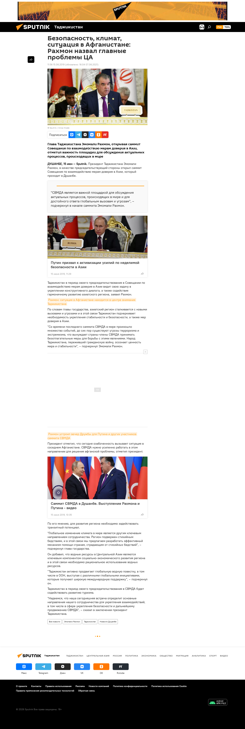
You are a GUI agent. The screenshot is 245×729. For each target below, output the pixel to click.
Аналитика (199, 655)
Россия (117, 655)
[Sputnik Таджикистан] (34, 31)
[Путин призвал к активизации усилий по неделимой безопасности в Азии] (98, 237)
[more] (142, 273)
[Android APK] (217, 702)
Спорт (213, 655)
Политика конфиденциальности (130, 686)
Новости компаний (99, 686)
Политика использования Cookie (169, 686)
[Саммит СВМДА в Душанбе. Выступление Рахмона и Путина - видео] (98, 478)
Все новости (54, 621)
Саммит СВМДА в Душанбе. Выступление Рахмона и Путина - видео (95, 505)
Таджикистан (90, 621)
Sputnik (53, 128)
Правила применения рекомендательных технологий (45, 690)
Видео (224, 655)
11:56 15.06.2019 (56, 64)
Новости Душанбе (108, 621)
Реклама (80, 686)
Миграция (182, 655)
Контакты (36, 686)
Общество (166, 655)
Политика (131, 655)
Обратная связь (86, 690)
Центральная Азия (98, 655)
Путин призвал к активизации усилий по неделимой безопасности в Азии (95, 264)
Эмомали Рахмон (72, 621)
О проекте (21, 686)
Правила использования (58, 686)
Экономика (148, 655)
